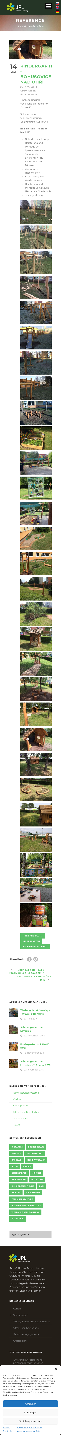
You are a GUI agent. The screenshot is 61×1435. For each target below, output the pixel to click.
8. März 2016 (31, 1018)
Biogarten (17, 1147)
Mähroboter (18, 1179)
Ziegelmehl (17, 1219)
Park (41, 1186)
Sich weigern (30, 1412)
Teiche (16, 1125)
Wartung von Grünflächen (26, 1206)
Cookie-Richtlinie (7, 1429)
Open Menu (48, 6)
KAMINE (27, 1166)
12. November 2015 (34, 1052)
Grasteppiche (20, 1105)
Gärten (17, 1099)
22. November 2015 (34, 1035)
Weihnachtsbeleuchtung (25, 1212)
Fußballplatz (34, 1153)
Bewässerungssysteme (26, 1092)
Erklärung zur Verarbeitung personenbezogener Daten (29, 1429)
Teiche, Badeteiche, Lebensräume (31, 1321)
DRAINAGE (16, 1153)
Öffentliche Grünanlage (26, 1328)
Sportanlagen (29, 94)
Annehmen (30, 1404)
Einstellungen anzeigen (30, 1421)
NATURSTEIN (37, 1179)
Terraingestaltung (35, 946)
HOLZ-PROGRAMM (33, 936)
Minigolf (36, 1173)
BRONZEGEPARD (36, 1147)
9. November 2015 (34, 1069)
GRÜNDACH (16, 1160)
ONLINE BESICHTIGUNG (22, 1186)
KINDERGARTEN (31, 941)
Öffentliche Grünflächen (26, 1112)
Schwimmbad (33, 1192)
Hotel (14, 1166)
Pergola (15, 1192)
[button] (56, 1369)
